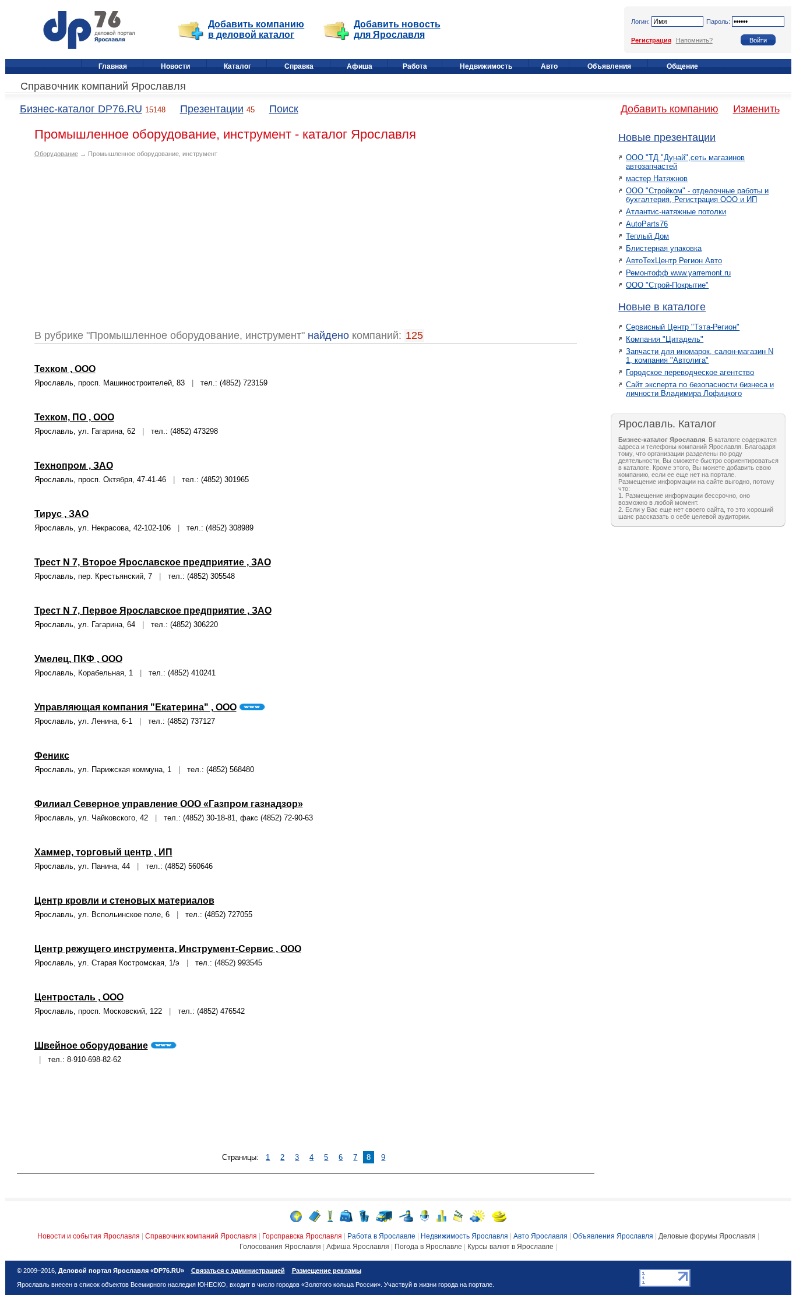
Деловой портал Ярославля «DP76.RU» (121, 1270)
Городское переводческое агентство (690, 372)
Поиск (283, 109)
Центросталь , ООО (79, 997)
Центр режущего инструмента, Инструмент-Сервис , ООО (167, 949)
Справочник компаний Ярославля (103, 86)
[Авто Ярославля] (384, 1215)
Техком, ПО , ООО (74, 417)
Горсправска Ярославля (302, 1236)
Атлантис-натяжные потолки (676, 211)
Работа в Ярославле (381, 1236)
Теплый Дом (647, 236)
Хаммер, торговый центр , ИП (103, 852)
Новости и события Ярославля (88, 1236)
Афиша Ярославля (357, 1247)
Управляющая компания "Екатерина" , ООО (135, 707)
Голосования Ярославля (280, 1247)
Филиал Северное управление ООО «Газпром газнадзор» (168, 804)
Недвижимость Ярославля (464, 1236)
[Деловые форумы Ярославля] (424, 1215)
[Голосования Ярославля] (441, 1215)
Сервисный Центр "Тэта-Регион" (682, 327)
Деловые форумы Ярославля (707, 1236)
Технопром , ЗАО (73, 465)
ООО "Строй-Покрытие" (667, 285)
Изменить (756, 109)
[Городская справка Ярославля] (330, 1215)
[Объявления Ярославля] (406, 1215)
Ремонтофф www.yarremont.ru (678, 272)
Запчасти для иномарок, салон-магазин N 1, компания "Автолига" (699, 356)
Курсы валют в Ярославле (510, 1247)
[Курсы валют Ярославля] (499, 1215)
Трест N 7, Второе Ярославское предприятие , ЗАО (152, 562)
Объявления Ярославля (613, 1236)
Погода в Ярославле (428, 1247)
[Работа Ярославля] (346, 1215)
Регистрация (651, 40)
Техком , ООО (65, 369)
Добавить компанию (669, 109)
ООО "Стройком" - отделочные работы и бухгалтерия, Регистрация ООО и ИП (697, 195)
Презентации (212, 109)
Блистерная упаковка (664, 248)
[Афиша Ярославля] (458, 1215)
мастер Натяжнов (657, 178)
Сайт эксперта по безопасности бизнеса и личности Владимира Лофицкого (700, 389)
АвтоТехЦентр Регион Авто (674, 260)
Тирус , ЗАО (61, 514)
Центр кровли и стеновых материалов (124, 900)
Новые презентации (667, 137)
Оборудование (56, 153)
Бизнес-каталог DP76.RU (81, 109)
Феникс (51, 755)
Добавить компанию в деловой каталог (256, 29)
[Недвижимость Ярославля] (364, 1215)
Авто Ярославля (540, 1236)
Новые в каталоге (662, 307)
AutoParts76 (647, 224)
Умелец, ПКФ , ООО (78, 659)
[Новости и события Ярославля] (296, 1215)
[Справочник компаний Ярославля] (314, 1215)
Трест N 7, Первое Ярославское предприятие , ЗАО (153, 610)
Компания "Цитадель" (664, 339)
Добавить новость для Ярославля (397, 29)
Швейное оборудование (91, 1045)
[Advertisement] (132, 248)
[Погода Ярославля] (477, 1215)
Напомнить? (694, 40)
